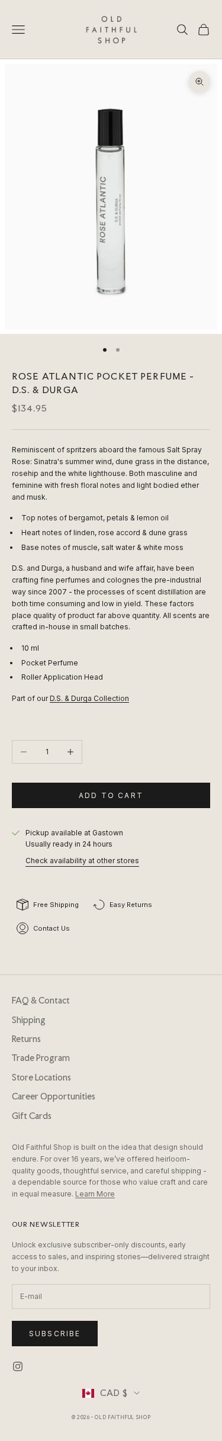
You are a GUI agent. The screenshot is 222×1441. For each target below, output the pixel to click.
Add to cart (111, 795)
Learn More (95, 1193)
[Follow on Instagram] (18, 1366)
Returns (26, 1039)
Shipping (29, 1020)
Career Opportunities (53, 1096)
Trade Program (41, 1058)
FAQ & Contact (41, 1000)
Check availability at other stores (82, 860)
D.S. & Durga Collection (89, 698)
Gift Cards (32, 1116)
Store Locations (41, 1077)
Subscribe (55, 1333)
